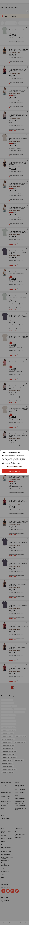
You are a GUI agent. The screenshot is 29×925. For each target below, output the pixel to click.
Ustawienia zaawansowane (14, 466)
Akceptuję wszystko (14, 471)
